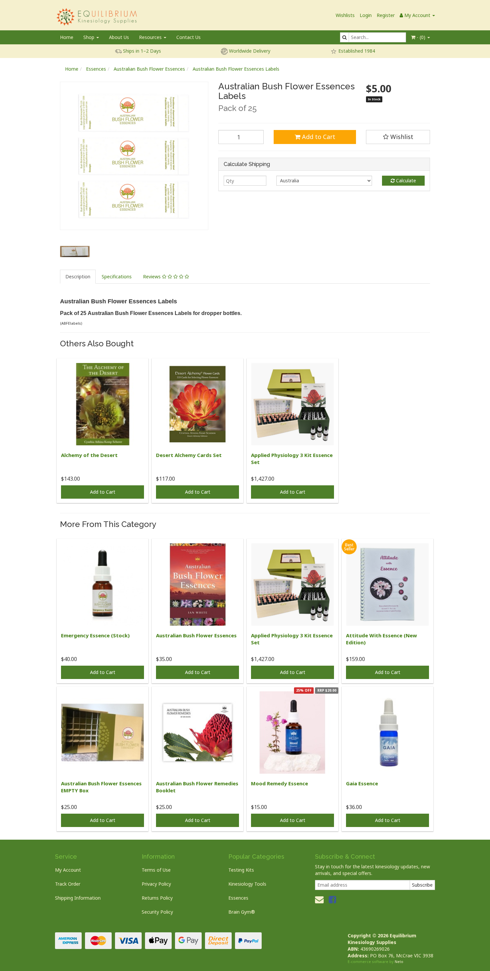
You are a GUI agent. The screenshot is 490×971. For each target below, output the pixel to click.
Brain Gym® (241, 912)
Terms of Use (156, 870)
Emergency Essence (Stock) (95, 635)
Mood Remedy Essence (279, 783)
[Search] (344, 37)
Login (366, 15)
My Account (68, 870)
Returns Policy (157, 898)
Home (66, 37)
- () (421, 37)
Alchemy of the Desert (89, 455)
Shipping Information (78, 898)
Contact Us (188, 37)
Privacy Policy (156, 884)
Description (77, 276)
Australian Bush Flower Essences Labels (236, 69)
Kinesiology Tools (247, 884)
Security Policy (157, 912)
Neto (399, 961)
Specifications (117, 276)
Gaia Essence (362, 783)
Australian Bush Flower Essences (149, 69)
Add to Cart (317, 137)
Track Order (67, 884)
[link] (332, 899)
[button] (398, 137)
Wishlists (345, 15)
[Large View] (75, 251)
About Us (119, 37)
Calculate (405, 180)
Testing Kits (241, 870)
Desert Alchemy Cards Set (189, 455)
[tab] (78, 277)
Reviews (152, 276)
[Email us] (319, 899)
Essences (96, 69)
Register (386, 15)
